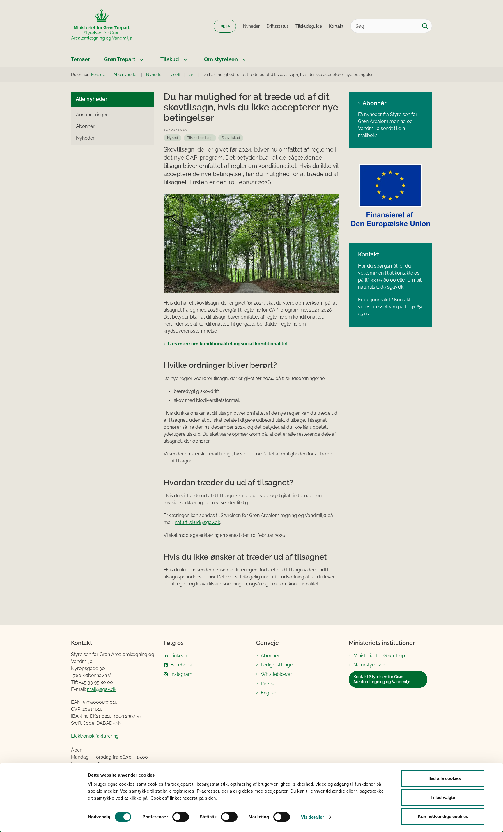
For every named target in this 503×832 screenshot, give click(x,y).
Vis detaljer (312, 817)
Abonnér (374, 103)
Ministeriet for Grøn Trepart (382, 655)
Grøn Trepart (119, 59)
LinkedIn (179, 655)
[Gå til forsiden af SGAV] (101, 26)
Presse (268, 683)
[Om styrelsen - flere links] (243, 59)
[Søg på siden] (425, 26)
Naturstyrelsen (369, 665)
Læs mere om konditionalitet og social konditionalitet (228, 343)
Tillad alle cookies (443, 778)
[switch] (180, 817)
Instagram (181, 674)
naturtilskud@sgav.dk (197, 522)
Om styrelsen (221, 59)
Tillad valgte (443, 797)
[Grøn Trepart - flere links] (140, 59)
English (268, 693)
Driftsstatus (277, 26)
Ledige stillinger (277, 665)
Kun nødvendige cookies (443, 816)
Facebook (181, 665)
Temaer (80, 59)
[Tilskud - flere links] (184, 59)
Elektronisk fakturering (95, 736)
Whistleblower (276, 674)
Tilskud (169, 59)
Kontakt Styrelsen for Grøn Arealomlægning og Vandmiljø (381, 679)
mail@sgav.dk (101, 689)
